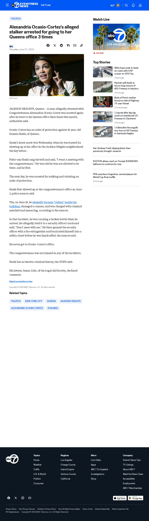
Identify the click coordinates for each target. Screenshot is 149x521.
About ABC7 (129, 469)
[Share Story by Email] (74, 45)
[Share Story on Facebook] (48, 45)
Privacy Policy (11, 509)
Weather (37, 465)
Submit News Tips (132, 460)
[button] (7, 5)
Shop (93, 479)
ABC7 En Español (99, 469)
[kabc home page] (12, 459)
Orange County (68, 465)
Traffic (36, 469)
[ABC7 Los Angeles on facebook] (9, 498)
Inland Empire (67, 469)
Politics (36, 479)
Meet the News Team (133, 474)
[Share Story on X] (54, 45)
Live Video (96, 460)
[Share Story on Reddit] (61, 45)
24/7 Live (46, 5)
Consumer (38, 483)
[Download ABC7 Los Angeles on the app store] (120, 498)
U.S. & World (39, 474)
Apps (93, 465)
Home (36, 460)
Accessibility (129, 479)
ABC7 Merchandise (132, 488)
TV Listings (128, 465)
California (65, 479)
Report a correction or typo (20, 281)
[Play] (116, 37)
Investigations (97, 474)
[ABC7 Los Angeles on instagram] (23, 498)
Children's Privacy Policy (46, 509)
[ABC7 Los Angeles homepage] (24, 5)
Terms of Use (88, 509)
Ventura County (68, 474)
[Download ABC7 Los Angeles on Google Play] (135, 498)
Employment (129, 483)
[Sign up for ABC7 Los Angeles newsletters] (30, 498)
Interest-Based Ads (102, 509)
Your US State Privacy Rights (69, 509)
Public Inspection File (120, 509)
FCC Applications (12, 512)
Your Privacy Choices (27, 509)
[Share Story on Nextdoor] (68, 45)
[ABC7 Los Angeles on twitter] (16, 498)
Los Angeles (66, 460)
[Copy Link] (81, 45)
